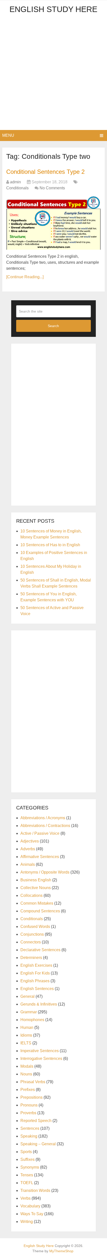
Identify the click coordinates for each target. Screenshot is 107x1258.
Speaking (28, 1136)
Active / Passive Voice (39, 833)
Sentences (29, 1128)
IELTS (25, 1043)
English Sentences (37, 989)
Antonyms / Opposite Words (44, 872)
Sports (26, 1152)
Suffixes (27, 1159)
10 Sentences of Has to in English (50, 545)
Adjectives (29, 841)
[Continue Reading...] (25, 277)
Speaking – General (38, 1144)
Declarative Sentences (40, 950)
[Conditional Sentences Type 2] (53, 223)
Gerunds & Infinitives (38, 1004)
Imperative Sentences (39, 1051)
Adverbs (27, 849)
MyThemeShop (61, 1251)
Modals (26, 1066)
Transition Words (35, 1190)
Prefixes (27, 1089)
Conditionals (17, 188)
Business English (35, 880)
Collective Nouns (35, 888)
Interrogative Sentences (41, 1058)
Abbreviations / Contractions (45, 825)
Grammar (28, 1012)
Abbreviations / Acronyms (42, 818)
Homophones (32, 1020)
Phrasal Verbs (32, 1082)
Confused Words (35, 926)
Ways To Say (31, 1214)
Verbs (25, 1198)
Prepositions (31, 1097)
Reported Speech (36, 1121)
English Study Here (53, 9)
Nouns (26, 1074)
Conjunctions (32, 934)
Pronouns (29, 1105)
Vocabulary (30, 1206)
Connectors (30, 942)
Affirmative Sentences (39, 857)
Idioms (26, 1035)
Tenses (26, 1175)
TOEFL (26, 1183)
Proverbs (28, 1113)
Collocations (31, 895)
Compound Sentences (40, 911)
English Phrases (35, 981)
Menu (8, 135)
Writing (26, 1221)
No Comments (52, 188)
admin (15, 182)
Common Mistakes (36, 903)
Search (53, 326)
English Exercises (36, 965)
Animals (27, 864)
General (27, 996)
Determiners (31, 957)
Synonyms (29, 1167)
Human (26, 1027)
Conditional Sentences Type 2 (45, 171)
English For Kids (35, 973)
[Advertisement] (53, 73)
